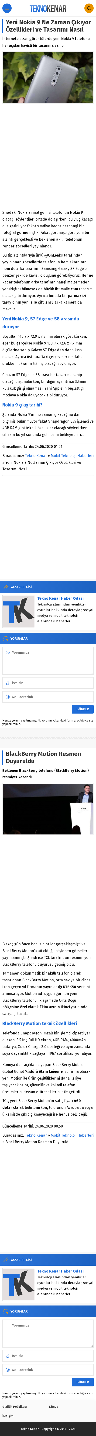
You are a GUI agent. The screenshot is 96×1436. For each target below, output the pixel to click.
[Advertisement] (48, 156)
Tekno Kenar (36, 455)
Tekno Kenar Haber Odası (60, 598)
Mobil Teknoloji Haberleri (72, 455)
